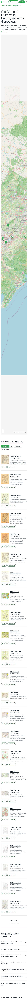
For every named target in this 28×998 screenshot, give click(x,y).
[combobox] (13, 1)
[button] (6, 242)
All (11, 446)
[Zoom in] (3, 430)
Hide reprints (5, 446)
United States (8, 5)
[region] (14, 234)
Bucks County (23, 5)
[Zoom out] (3, 432)
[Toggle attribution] (25, 432)
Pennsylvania (15, 5)
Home (2, 5)
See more (3, 32)
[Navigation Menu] (26, 2)
